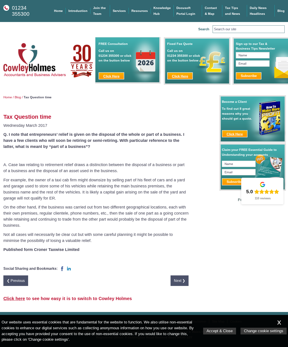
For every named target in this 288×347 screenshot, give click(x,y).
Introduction (78, 11)
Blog (281, 11)
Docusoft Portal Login (185, 10)
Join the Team (99, 10)
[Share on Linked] (68, 270)
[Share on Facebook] (62, 270)
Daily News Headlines (258, 10)
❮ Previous (16, 281)
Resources (139, 11)
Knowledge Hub (162, 10)
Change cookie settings (263, 331)
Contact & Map (211, 10)
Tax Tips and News (232, 10)
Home (58, 11)
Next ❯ (179, 281)
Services (119, 11)
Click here (14, 298)
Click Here (111, 76)
